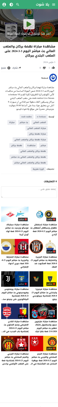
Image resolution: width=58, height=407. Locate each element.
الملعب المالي (39, 122)
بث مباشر (24, 122)
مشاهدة (31, 145)
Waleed (44, 78)
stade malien (26, 116)
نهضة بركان (16, 145)
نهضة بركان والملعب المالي (33, 151)
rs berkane (41, 116)
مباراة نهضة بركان (37, 134)
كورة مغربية (38, 169)
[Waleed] (53, 81)
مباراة (12, 122)
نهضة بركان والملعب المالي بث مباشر (28, 157)
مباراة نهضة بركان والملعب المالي (30, 139)
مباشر (43, 145)
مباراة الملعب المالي (36, 128)
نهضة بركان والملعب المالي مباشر (30, 162)
